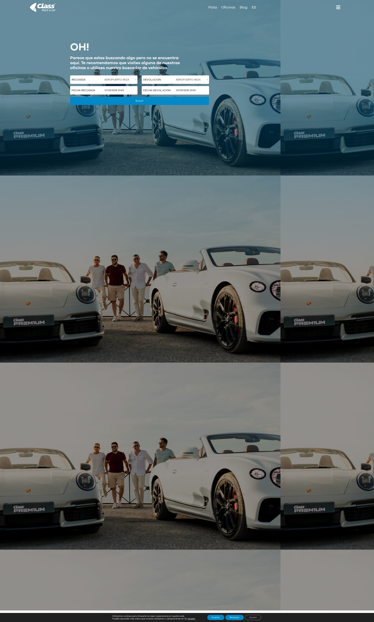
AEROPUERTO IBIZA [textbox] (116, 79)
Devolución (152, 79)
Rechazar (234, 617)
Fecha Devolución (157, 90)
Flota (212, 7)
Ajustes (253, 617)
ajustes (191, 618)
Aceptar (216, 617)
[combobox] (120, 80)
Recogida (78, 79)
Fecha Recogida (83, 90)
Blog (243, 7)
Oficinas (228, 7)
